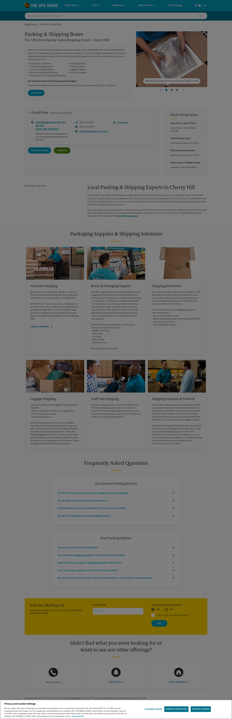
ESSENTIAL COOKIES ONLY (176, 709)
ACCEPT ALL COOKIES (200, 709)
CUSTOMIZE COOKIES (153, 709)
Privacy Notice (78, 716)
